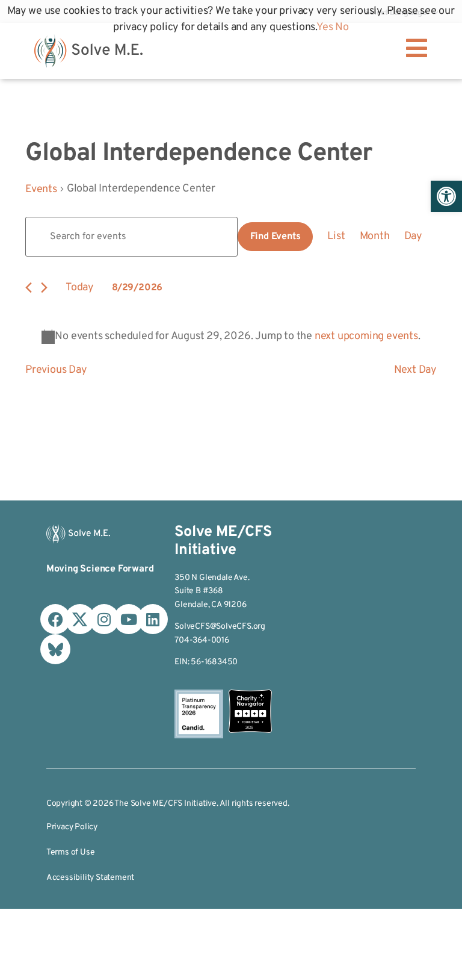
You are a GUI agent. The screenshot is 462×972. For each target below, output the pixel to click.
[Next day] (44, 287)
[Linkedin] (153, 619)
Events (41, 189)
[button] (446, 196)
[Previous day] (28, 287)
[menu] (416, 48)
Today (80, 287)
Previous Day (56, 370)
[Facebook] (55, 619)
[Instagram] (104, 619)
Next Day (415, 370)
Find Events (275, 237)
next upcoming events (366, 336)
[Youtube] (129, 619)
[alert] (231, 336)
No (342, 27)
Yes (324, 27)
